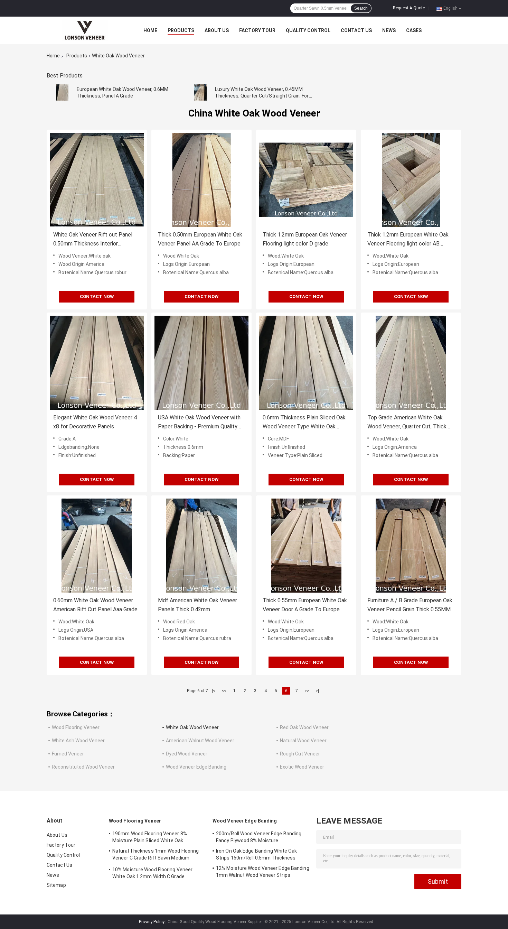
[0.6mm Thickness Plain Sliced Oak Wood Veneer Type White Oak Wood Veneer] (306, 363)
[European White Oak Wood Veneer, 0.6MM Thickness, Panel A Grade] (62, 92)
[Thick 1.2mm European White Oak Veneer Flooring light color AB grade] (411, 180)
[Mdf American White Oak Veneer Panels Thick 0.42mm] (201, 546)
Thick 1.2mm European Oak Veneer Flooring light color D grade (305, 239)
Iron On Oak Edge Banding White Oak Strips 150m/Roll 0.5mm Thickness (256, 854)
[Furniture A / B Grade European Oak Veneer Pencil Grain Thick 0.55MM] (411, 546)
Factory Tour (257, 30)
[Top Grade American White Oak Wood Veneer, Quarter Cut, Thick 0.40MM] (411, 363)
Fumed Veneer (68, 753)
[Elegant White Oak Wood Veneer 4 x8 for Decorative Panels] (97, 363)
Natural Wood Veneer (303, 740)
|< (213, 690)
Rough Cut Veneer (300, 753)
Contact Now (97, 296)
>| (317, 690)
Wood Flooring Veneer (76, 727)
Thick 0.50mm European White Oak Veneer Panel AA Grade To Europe (200, 239)
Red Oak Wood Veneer (304, 727)
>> (306, 690)
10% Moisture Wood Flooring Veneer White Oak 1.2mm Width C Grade (152, 873)
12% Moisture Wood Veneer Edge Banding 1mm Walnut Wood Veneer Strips (262, 871)
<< (224, 690)
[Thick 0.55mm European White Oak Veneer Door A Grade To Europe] (306, 546)
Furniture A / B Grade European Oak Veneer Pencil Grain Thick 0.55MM (409, 605)
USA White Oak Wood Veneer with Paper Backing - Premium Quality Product (199, 422)
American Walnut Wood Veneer (200, 740)
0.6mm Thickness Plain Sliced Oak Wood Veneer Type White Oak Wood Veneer (304, 422)
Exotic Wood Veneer (302, 767)
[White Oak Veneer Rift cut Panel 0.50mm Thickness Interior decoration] (97, 180)
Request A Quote (409, 8)
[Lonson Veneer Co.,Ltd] (85, 30)
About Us (217, 30)
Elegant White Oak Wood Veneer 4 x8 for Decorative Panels (95, 422)
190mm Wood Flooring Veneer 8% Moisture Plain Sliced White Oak (149, 837)
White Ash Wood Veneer (78, 740)
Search (361, 8)
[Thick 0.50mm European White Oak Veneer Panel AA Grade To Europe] (201, 180)
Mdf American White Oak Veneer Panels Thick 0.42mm (197, 605)
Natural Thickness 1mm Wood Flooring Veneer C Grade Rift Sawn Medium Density (155, 855)
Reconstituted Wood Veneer (83, 767)
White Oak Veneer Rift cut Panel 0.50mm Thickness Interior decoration (92, 239)
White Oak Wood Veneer (192, 727)
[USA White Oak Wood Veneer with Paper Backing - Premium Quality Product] (201, 363)
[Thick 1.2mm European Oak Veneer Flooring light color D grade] (306, 180)
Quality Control (308, 30)
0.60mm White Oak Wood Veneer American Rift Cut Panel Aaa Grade (95, 605)
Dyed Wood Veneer (186, 753)
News (389, 30)
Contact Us (356, 30)
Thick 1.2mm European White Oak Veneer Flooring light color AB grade (408, 239)
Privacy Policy (151, 921)
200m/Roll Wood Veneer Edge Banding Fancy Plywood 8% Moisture (258, 837)
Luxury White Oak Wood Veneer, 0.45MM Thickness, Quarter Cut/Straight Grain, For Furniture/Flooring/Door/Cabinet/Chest (262, 95)
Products (181, 30)
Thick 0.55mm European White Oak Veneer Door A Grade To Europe (305, 605)
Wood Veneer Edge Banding (196, 767)
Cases (414, 30)
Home (150, 30)
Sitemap (56, 885)
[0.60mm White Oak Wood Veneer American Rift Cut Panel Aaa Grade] (97, 546)
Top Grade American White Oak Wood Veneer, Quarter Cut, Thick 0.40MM (406, 422)
